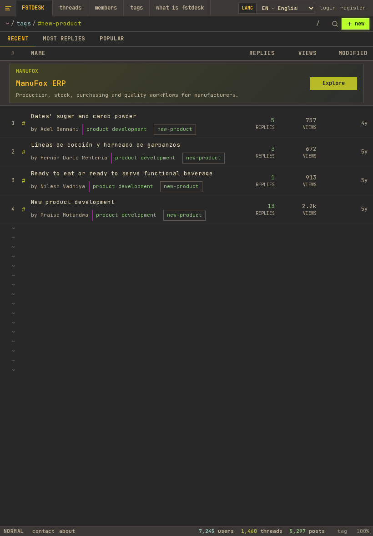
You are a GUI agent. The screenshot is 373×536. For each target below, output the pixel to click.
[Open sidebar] (8, 8)
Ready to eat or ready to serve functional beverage (122, 173)
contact (43, 531)
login (328, 8)
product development (116, 129)
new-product (174, 129)
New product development (73, 202)
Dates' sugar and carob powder (83, 116)
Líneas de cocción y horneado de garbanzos (105, 145)
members (106, 7)
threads (70, 7)
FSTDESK (33, 7)
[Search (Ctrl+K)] (335, 24)
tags (136, 7)
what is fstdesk (180, 7)
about (67, 531)
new (359, 23)
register (353, 8)
